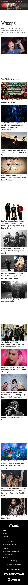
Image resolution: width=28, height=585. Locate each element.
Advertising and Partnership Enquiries (11, 551)
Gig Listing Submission (8, 554)
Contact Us (5, 557)
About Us (5, 533)
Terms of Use (5, 539)
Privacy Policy (6, 536)
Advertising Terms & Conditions (9, 544)
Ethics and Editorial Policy (8, 541)
